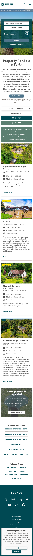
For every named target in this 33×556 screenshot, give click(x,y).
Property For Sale (12, 10)
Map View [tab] (18, 123)
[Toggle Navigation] (30, 4)
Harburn (22, 467)
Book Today (15, 412)
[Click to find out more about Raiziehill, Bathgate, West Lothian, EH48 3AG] (16, 229)
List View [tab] (18, 118)
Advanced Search (15, 44)
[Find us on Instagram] (13, 499)
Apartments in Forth (16, 449)
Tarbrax (21, 471)
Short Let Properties (16, 522)
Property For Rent (17, 519)
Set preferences (11, 548)
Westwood (24, 475)
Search (16, 40)
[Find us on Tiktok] (16, 504)
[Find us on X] (5, 499)
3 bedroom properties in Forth (16, 434)
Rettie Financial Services (16, 525)
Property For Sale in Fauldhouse (16, 454)
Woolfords (16, 478)
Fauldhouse (11, 467)
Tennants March (11, 475)
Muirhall (12, 471)
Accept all (16, 551)
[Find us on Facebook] (27, 499)
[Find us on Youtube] (9, 504)
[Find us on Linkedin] (20, 499)
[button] (25, 4)
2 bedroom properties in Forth (16, 429)
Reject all (23, 548)
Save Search (16, 96)
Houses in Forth (17, 444)
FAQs (16, 527)
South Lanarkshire (25, 10)
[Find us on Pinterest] (23, 504)
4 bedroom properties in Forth (16, 439)
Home (3, 10)
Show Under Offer (11, 34)
